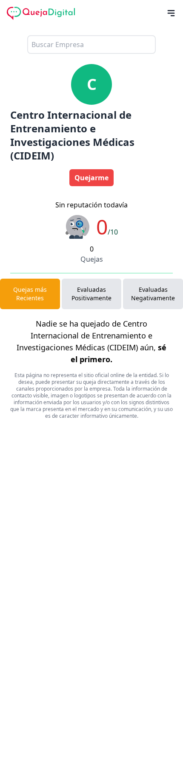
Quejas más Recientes (30, 293)
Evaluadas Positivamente (91, 293)
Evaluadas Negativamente (153, 293)
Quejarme (91, 177)
